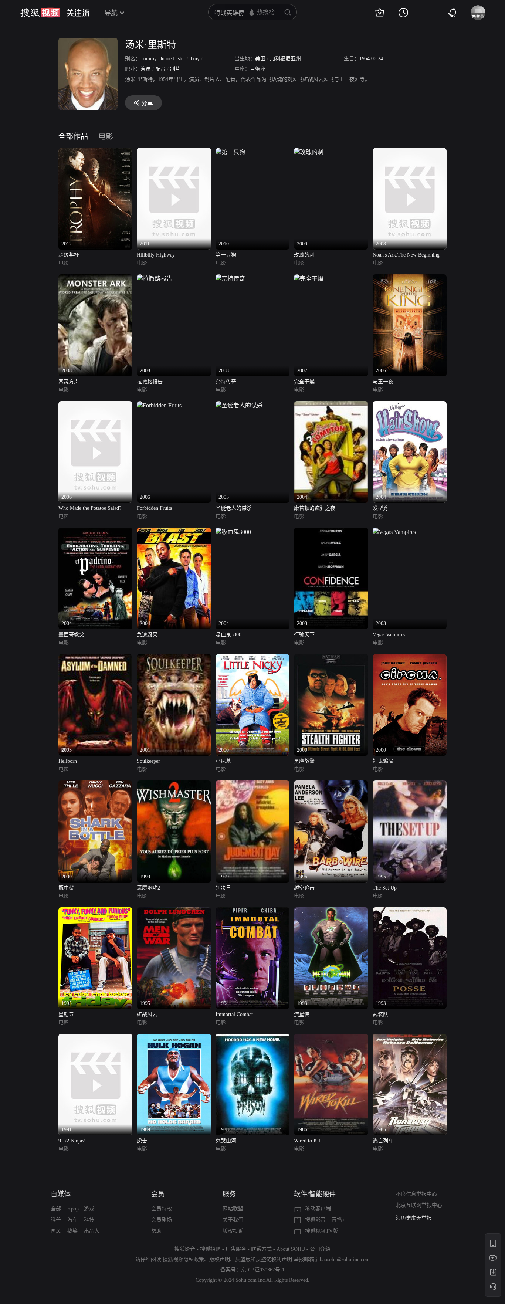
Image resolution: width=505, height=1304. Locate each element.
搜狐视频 (40, 12)
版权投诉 (233, 1231)
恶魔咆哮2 (148, 888)
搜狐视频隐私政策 (183, 1259)
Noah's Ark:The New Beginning (406, 255)
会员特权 (161, 1209)
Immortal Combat (234, 1014)
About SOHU (291, 1249)
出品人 (91, 1231)
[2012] (95, 152)
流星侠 (301, 1014)
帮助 (156, 1231)
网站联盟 (233, 1209)
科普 (56, 1220)
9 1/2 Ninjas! (72, 1141)
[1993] (331, 911)
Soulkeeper (148, 761)
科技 (89, 1220)
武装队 (380, 1014)
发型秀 (380, 508)
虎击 (142, 1141)
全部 (56, 1209)
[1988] (252, 1038)
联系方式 (261, 1249)
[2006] (410, 278)
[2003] (331, 532)
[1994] (252, 911)
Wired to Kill (308, 1141)
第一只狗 (226, 255)
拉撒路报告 (150, 382)
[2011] (174, 152)
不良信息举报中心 (416, 1194)
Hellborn (67, 761)
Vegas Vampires (389, 634)
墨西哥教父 (71, 634)
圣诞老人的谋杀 (234, 508)
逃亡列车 (383, 1141)
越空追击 (304, 888)
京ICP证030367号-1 (263, 1270)
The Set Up (385, 888)
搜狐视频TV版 (321, 1231)
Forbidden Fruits (154, 508)
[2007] (308, 278)
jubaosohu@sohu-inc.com (343, 1259)
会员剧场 (161, 1220)
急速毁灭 (147, 634)
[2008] (410, 152)
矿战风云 (147, 1014)
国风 (56, 1231)
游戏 (89, 1209)
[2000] (252, 658)
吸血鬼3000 (228, 634)
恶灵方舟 (68, 382)
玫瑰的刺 (304, 255)
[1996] (331, 785)
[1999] (174, 785)
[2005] (239, 405)
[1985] (410, 1038)
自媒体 (61, 1194)
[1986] (331, 1038)
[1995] (410, 785)
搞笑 (72, 1231)
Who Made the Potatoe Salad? (89, 508)
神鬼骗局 (383, 761)
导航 (111, 13)
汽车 (72, 1220)
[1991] (95, 1038)
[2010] (230, 152)
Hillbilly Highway (156, 255)
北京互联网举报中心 (419, 1205)
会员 (158, 1194)
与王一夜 (383, 382)
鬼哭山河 (226, 1141)
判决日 (223, 888)
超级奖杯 (68, 255)
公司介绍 (320, 1249)
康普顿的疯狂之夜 (314, 508)
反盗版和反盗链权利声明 (263, 1259)
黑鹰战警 (304, 761)
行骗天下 (304, 634)
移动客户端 (318, 1209)
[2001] (174, 658)
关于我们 (233, 1220)
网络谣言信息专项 (416, 1218)
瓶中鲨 (66, 888)
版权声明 (219, 1259)
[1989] (174, 1038)
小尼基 (223, 761)
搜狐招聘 (210, 1249)
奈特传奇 (226, 382)
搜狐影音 (315, 1220)
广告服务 (236, 1249)
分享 (147, 103)
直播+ (338, 1220)
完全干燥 (304, 382)
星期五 (66, 1014)
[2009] (308, 152)
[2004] (331, 405)
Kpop (73, 1209)
